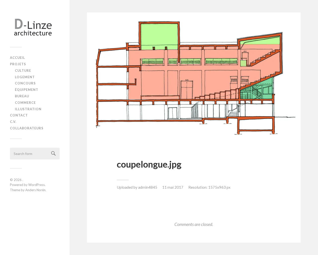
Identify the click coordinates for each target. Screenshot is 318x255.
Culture (23, 71)
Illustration (28, 109)
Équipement (26, 90)
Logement (25, 77)
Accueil (17, 58)
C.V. (13, 122)
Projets (18, 64)
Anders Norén (35, 190)
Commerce (25, 103)
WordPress (36, 185)
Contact (19, 115)
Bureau (22, 96)
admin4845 (147, 187)
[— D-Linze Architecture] (35, 25)
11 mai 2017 (172, 187)
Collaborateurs (26, 128)
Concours (25, 83)
